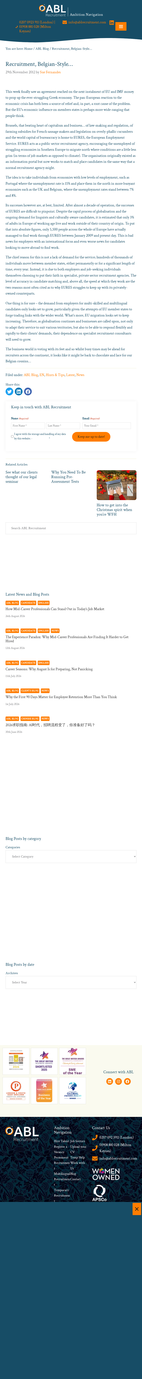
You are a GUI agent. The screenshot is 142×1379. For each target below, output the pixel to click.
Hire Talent (61, 1141)
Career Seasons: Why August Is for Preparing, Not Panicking (49, 669)
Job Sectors (77, 1141)
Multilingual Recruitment (62, 1179)
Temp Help (77, 1157)
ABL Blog (31, 375)
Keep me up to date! (91, 436)
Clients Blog (30, 690)
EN (42, 375)
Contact (75, 1179)
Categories (13, 847)
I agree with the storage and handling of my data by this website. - (40, 436)
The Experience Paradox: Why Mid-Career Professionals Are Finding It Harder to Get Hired (67, 639)
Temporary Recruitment (62, 1195)
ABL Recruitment (52, 10)
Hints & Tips (55, 375)
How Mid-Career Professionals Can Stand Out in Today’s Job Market (55, 609)
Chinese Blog (30, 718)
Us (72, 1168)
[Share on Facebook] (19, 391)
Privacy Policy (40, 438)
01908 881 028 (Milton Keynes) (115, 1148)
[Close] (137, 1209)
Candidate (28, 603)
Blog (73, 1174)
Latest (70, 375)
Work (74, 1163)
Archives (12, 973)
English (43, 603)
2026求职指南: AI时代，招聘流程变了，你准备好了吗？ (50, 725)
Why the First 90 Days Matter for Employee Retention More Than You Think (61, 697)
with (82, 1163)
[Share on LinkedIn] (28, 391)
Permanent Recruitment (62, 1163)
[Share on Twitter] (9, 391)
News (80, 375)
